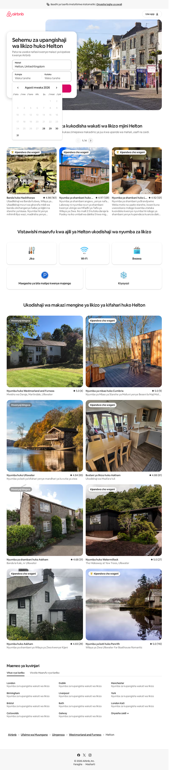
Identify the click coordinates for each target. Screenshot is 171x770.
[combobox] (42, 66)
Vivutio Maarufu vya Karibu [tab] (44, 672)
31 (18, 135)
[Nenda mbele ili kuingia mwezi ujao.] (56, 88)
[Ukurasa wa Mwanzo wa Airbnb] (15, 14)
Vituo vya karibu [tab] (16, 672)
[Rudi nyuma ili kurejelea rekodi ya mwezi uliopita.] (18, 88)
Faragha (77, 764)
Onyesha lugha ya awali (109, 4)
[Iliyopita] (78, 140)
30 (56, 128)
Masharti (90, 764)
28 (43, 128)
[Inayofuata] (90, 140)
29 (50, 128)
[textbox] (27, 78)
